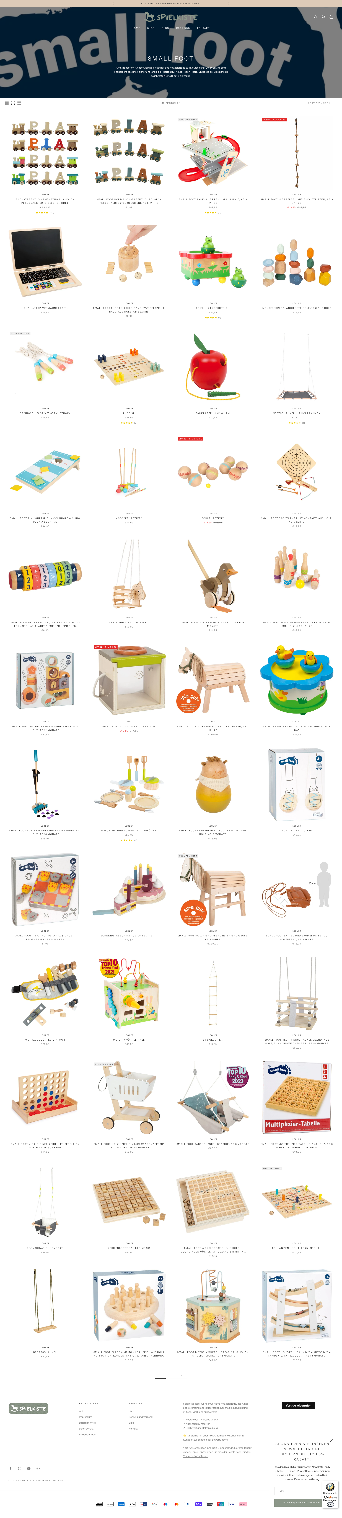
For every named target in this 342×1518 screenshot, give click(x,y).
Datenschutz (86, 1428)
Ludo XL (129, 413)
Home (136, 28)
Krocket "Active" (129, 518)
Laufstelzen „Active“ (297, 830)
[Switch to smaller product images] (13, 103)
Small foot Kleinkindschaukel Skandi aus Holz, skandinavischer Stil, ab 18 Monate (297, 1041)
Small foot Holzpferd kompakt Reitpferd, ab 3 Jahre (213, 728)
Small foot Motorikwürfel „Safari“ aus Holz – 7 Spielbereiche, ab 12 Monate (212, 1354)
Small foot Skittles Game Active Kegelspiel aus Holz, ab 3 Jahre (297, 624)
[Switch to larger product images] (7, 103)
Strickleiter (213, 1039)
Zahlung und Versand (140, 1416)
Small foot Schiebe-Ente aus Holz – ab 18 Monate (213, 624)
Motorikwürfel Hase (129, 1039)
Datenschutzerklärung (306, 1479)
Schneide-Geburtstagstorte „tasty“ (129, 935)
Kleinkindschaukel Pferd (129, 622)
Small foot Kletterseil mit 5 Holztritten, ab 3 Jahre (297, 201)
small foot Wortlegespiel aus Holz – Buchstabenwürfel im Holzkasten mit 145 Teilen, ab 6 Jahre (213, 1250)
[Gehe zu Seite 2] (181, 1375)
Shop (151, 28)
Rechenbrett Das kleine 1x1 (129, 1248)
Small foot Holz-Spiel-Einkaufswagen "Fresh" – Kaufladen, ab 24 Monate (129, 1146)
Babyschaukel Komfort (45, 1248)
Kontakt (203, 28)
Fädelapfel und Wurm (213, 413)
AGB (81, 1411)
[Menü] (336, 1483)
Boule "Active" (213, 518)
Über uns (183, 28)
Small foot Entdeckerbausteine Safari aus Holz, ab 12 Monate (45, 728)
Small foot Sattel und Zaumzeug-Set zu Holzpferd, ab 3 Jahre (297, 937)
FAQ (131, 1411)
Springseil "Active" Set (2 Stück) (45, 413)
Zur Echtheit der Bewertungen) (210, 1439)
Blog (165, 28)
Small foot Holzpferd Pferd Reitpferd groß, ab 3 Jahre (213, 937)
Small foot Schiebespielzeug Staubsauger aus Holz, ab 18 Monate (45, 832)
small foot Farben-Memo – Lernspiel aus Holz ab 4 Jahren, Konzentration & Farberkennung (129, 1354)
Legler (45, 194)
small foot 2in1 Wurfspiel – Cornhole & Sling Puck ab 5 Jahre (45, 520)
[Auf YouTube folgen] (29, 1468)
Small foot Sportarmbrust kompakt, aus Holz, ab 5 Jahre (297, 520)
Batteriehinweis (88, 1422)
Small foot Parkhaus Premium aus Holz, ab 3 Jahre (213, 201)
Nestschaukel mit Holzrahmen (296, 413)
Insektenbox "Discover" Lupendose (129, 726)
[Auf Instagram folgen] (19, 1468)
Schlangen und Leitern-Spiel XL (297, 1248)
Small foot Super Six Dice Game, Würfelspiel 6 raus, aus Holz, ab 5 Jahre (129, 310)
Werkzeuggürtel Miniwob (45, 1039)
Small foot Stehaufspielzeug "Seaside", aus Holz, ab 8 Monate (213, 832)
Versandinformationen (195, 1456)
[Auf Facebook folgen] (10, 1468)
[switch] (330, 1504)
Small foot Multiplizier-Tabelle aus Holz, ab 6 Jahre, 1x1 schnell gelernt (297, 1146)
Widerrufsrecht (87, 1434)
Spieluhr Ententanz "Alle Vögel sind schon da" (297, 728)
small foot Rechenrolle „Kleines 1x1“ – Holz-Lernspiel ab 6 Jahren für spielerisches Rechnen (45, 624)
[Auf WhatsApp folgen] (38, 1468)
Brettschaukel (45, 1352)
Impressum (85, 1416)
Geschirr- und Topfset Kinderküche (129, 830)
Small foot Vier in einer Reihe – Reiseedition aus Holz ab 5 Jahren (45, 1146)
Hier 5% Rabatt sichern (302, 1502)
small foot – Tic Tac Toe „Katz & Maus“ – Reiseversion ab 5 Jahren (45, 937)
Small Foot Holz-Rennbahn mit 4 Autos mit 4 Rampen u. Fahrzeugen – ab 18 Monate (297, 1354)
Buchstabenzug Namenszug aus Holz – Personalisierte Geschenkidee (45, 201)
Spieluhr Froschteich (213, 308)
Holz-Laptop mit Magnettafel (45, 308)
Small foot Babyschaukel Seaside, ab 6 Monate (213, 1144)
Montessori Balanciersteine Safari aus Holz (296, 308)
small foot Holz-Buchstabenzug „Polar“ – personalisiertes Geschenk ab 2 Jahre (129, 201)
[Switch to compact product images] (19, 103)
